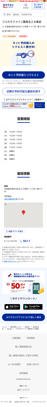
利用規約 (31, 338)
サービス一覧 (6, 402)
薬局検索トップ (15, 326)
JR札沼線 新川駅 (11, 199)
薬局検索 (26, 8)
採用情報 (23, 373)
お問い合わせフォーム (11, 261)
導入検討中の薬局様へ (38, 6)
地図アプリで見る (15, 231)
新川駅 (9, 329)
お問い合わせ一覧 (21, 402)
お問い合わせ (33, 364)
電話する (26, 241)
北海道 (27, 326)
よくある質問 (14, 364)
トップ (4, 326)
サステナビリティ (39, 402)
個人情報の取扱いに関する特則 (23, 355)
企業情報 (16, 338)
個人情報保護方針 (23, 347)
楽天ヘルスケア (23, 390)
